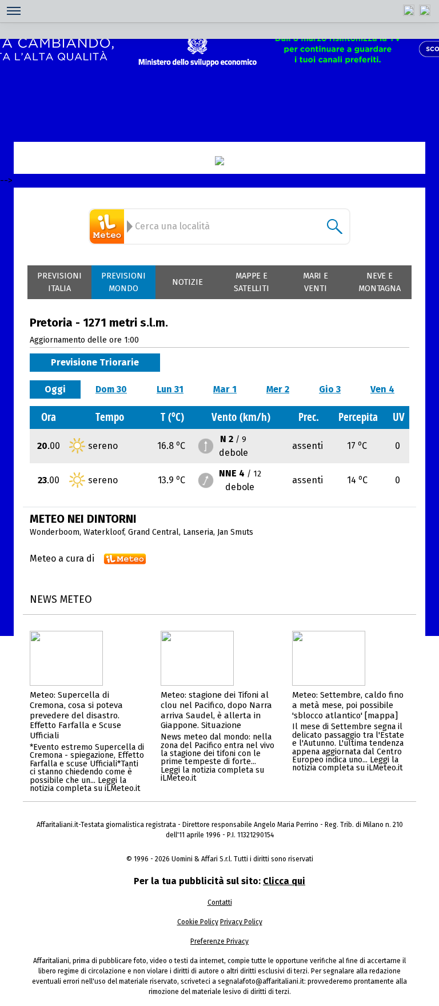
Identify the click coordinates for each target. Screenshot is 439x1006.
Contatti (219, 902)
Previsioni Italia (59, 282)
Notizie (187, 282)
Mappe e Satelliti (252, 282)
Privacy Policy (241, 922)
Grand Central (153, 532)
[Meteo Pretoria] (108, 226)
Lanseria (198, 532)
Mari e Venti (316, 282)
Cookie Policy (197, 922)
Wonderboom (54, 532)
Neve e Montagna (379, 282)
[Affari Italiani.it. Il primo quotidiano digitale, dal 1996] (219, 160)
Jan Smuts (235, 532)
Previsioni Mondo (123, 282)
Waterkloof (103, 532)
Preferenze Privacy (219, 941)
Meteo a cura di (62, 558)
